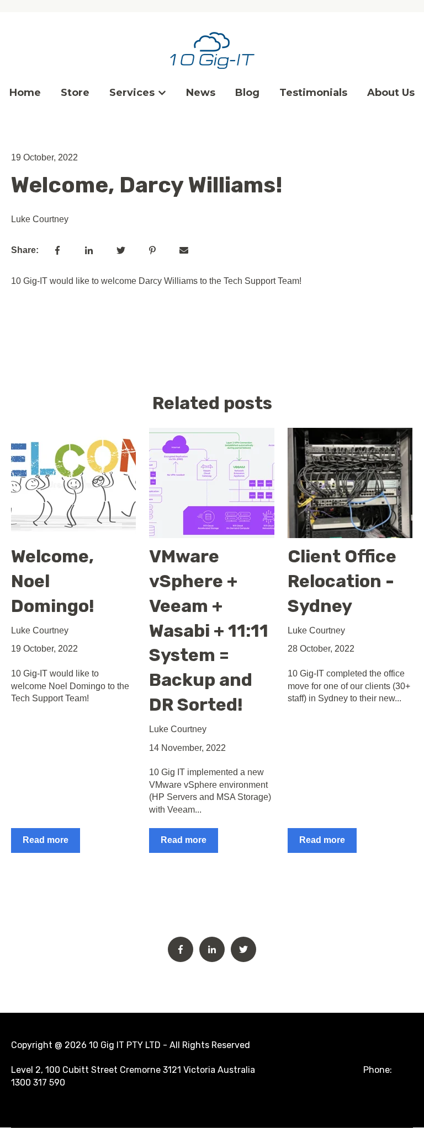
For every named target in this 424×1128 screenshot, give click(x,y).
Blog (247, 93)
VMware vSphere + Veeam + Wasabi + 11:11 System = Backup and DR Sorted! (208, 630)
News (200, 93)
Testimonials (313, 93)
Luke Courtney (39, 219)
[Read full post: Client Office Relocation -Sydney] (350, 483)
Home (25, 93)
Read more (45, 840)
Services (132, 93)
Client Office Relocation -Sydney (342, 581)
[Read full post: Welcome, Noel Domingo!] (73, 483)
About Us (391, 93)
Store (75, 93)
